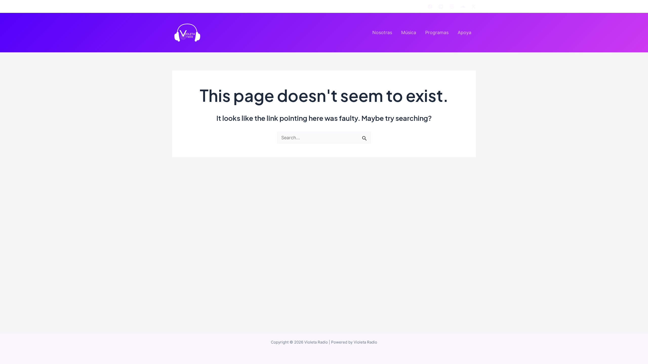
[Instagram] (452, 6)
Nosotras (382, 32)
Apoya (464, 32)
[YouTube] (441, 6)
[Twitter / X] (473, 6)
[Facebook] (430, 6)
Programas (437, 32)
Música (408, 32)
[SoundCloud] (462, 6)
